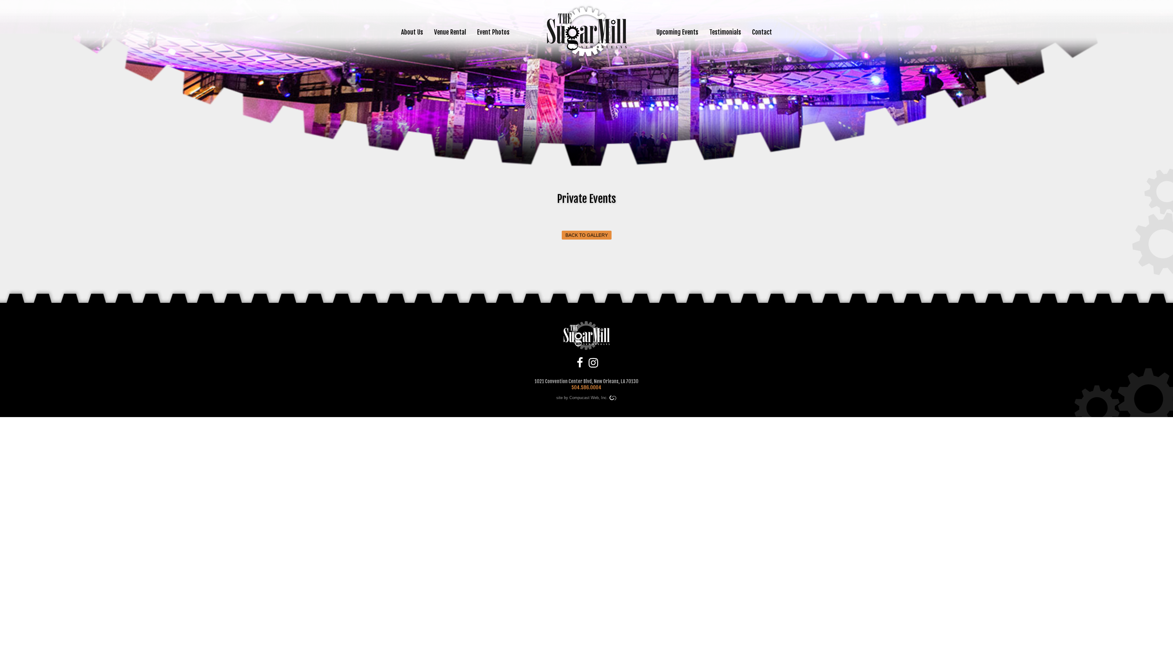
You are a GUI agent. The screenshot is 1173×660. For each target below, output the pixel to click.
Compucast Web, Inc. (588, 397)
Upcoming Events (677, 32)
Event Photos (493, 32)
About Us (412, 32)
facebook (580, 362)
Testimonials (725, 32)
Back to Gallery (586, 235)
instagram (593, 362)
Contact (762, 32)
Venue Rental (450, 32)
